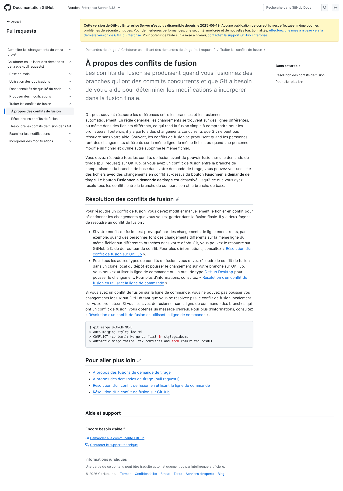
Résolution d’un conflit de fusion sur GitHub (131, 392)
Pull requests (21, 31)
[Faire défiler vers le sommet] (332, 480)
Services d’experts (200, 474)
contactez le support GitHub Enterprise (237, 35)
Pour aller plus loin (110, 360)
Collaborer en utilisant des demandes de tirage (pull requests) (168, 50)
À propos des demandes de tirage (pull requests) (136, 378)
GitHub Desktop (218, 271)
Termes (125, 474)
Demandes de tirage (100, 50)
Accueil (16, 21)
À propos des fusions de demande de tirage (132, 372)
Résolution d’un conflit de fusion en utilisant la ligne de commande (147, 314)
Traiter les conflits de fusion (241, 50)
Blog (221, 474)
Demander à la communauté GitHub (117, 438)
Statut (165, 474)
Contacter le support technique (114, 445)
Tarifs (178, 474)
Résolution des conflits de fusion (129, 199)
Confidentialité (146, 474)
